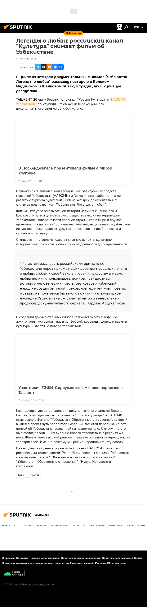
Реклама (100, 563)
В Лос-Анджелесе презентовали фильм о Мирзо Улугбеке (65, 170)
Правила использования (44, 558)
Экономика (59, 525)
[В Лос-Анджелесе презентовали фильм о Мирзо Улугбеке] (73, 138)
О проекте (8, 558)
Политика (26, 525)
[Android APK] (14, 574)
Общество (79, 525)
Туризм (21, 474)
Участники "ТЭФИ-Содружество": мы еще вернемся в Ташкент (70, 390)
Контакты (22, 558)
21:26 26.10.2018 (26, 59)
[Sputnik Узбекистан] (19, 30)
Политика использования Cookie (122, 558)
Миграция (97, 525)
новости (8, 525)
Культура (34, 474)
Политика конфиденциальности (80, 558)
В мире (42, 525)
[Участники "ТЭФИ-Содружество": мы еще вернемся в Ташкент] (73, 358)
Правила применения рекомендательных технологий (35, 563)
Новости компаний (82, 563)
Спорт (130, 525)
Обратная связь (116, 563)
